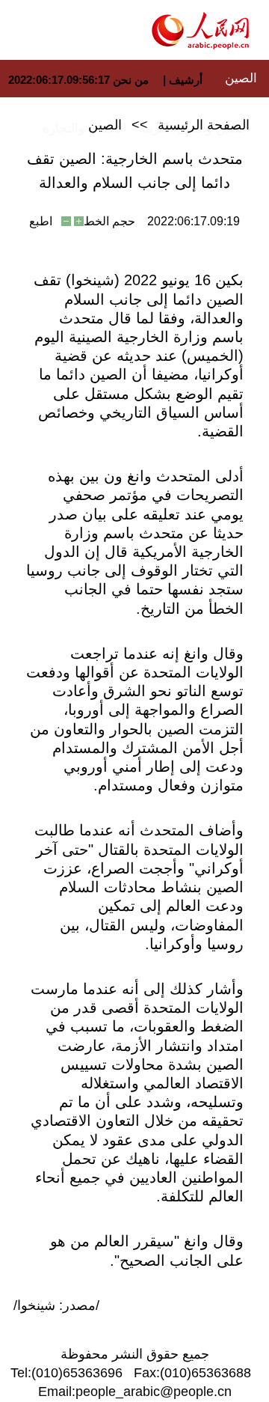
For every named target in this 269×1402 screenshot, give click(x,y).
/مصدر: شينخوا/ (56, 1305)
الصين (241, 78)
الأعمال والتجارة (85, 128)
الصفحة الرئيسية (204, 125)
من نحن (131, 79)
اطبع (40, 221)
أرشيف (184, 79)
